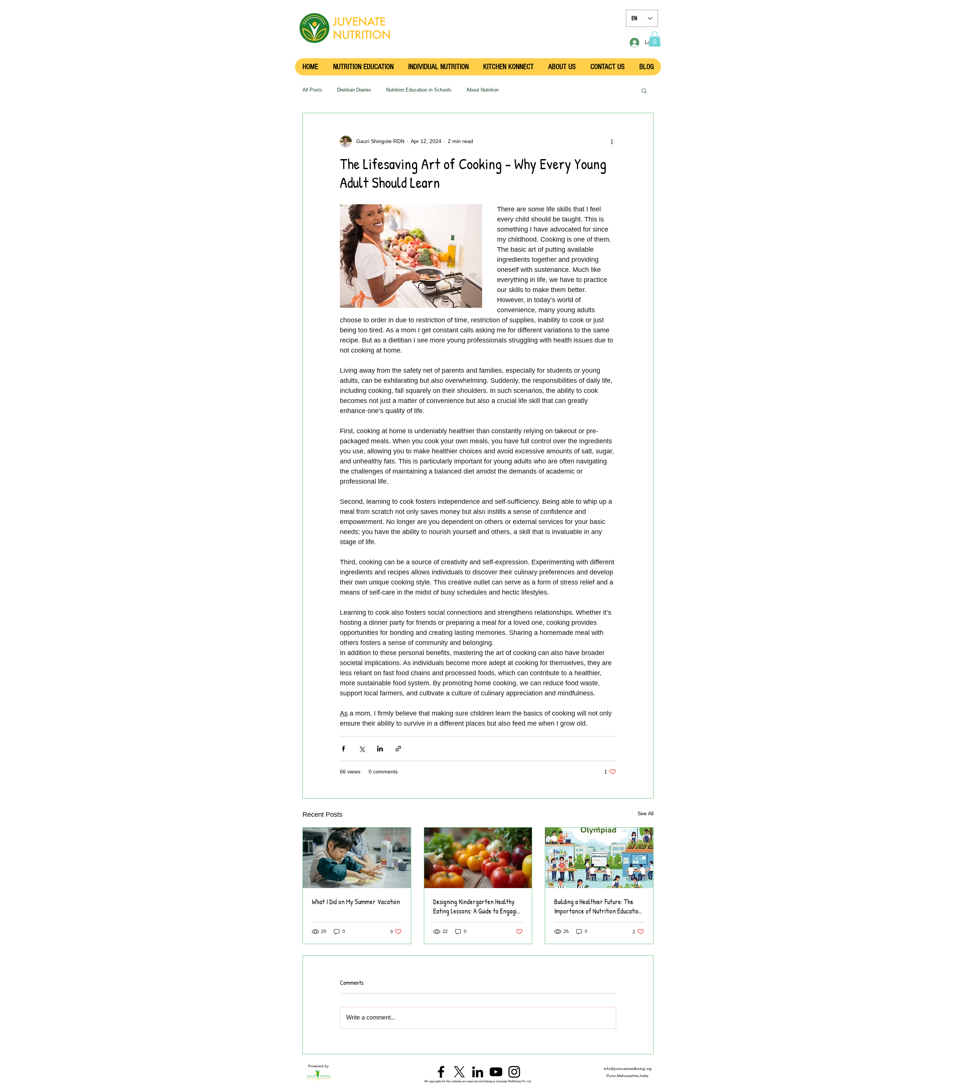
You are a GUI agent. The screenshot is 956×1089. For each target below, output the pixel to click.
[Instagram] (514, 1072)
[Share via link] (398, 748)
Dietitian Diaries (354, 90)
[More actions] (611, 141)
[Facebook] (441, 1072)
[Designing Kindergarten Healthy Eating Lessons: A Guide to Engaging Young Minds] (478, 858)
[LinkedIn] (477, 1072)
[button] (654, 39)
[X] (459, 1072)
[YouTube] (496, 1072)
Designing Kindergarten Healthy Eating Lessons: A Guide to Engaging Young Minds (478, 906)
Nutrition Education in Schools (418, 90)
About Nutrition (482, 90)
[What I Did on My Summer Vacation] (357, 858)
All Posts (312, 90)
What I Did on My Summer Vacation (356, 901)
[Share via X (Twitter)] (361, 748)
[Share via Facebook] (343, 748)
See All (645, 813)
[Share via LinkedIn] (380, 748)
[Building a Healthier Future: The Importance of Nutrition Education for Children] (599, 858)
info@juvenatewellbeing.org (628, 1069)
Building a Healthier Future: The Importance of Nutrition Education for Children (598, 906)
